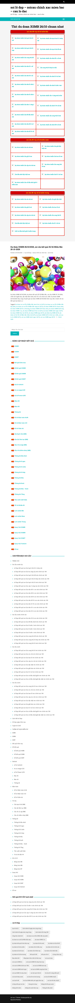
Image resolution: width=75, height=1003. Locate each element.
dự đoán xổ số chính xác (52, 947)
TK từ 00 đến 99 (19, 505)
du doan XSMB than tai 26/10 (19, 313)
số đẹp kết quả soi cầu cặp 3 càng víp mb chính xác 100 (31, 586)
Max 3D (17, 401)
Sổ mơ (16, 549)
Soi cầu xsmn (16, 683)
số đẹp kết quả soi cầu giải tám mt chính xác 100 (29, 668)
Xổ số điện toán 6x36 (21, 417)
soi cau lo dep (49, 958)
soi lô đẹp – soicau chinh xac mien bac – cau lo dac (37, 9)
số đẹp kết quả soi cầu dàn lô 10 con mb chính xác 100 (31, 604)
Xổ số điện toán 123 (20, 423)
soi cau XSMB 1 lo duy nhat (19, 973)
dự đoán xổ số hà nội (18, 950)
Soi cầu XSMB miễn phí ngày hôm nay (33, 980)
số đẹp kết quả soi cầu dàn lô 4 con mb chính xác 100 (30, 607)
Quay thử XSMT (19, 538)
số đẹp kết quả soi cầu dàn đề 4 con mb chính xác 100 (30, 589)
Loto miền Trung (20, 522)
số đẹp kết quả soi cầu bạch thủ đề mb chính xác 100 (30, 575)
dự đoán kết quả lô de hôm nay (20, 943)
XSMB (16, 346)
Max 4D (17, 406)
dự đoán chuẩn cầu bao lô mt (51, 207)
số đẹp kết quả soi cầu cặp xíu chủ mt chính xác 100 (30, 661)
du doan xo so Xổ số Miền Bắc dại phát (37, 936)
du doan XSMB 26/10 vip (56, 309)
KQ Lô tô (15, 858)
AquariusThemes (15, 1000)
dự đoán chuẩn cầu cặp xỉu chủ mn (25, 165)
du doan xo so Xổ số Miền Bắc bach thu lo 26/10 (30, 304)
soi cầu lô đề (15, 980)
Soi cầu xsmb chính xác (19, 614)
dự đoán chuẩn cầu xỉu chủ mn (24, 147)
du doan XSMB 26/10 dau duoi (39, 309)
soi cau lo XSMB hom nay (39, 965)
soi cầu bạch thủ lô (36, 973)
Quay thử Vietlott (20, 544)
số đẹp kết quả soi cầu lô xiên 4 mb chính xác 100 (29, 632)
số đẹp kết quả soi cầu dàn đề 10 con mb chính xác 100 (31, 600)
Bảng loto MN (18, 865)
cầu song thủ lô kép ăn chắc (48, 67)
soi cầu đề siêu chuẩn (53, 980)
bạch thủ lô (15, 928)
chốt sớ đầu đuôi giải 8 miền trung (25, 231)
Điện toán (15, 786)
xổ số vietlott (18, 384)
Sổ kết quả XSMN (20, 373)
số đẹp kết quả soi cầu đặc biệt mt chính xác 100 (29, 665)
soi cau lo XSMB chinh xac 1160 (20, 965)
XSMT (16, 357)
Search (15, 333)
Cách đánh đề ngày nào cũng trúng (21, 932)
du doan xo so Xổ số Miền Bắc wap (21, 939)
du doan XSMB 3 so (16, 311)
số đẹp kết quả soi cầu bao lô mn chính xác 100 (28, 693)
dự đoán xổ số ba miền (18, 947)
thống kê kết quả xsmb (47, 984)
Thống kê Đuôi (19, 483)
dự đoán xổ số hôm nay (34, 950)
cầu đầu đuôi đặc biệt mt (22, 223)
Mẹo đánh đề (15, 958)
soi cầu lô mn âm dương (33, 976)
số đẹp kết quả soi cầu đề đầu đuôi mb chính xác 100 (30, 622)
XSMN (16, 352)
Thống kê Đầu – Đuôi (21, 489)
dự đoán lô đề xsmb (38, 943)
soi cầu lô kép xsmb (17, 976)
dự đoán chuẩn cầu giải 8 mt (23, 207)
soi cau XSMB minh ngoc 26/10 (30, 317)
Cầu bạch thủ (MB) (20, 434)
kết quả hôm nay (20, 362)
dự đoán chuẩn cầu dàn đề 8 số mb (50, 125)
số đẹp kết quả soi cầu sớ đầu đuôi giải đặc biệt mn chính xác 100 (34, 715)
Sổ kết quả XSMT (20, 379)
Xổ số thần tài (19, 428)
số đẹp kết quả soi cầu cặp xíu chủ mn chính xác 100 (30, 697)
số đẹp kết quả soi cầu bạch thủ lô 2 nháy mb (28, 568)
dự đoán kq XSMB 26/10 (52, 313)
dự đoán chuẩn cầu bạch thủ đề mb (50, 49)
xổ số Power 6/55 (20, 395)
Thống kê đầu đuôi (20, 456)
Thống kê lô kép (19, 472)
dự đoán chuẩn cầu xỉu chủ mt (24, 199)
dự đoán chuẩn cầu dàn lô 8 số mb (50, 76)
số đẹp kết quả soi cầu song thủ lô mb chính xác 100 (30, 643)
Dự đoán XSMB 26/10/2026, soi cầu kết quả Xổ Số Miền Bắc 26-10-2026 (36, 248)
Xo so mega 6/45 (19, 390)
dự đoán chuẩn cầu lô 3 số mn (53, 174)
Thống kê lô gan (19, 461)
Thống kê (17, 412)
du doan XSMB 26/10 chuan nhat (53, 306)
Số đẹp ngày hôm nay (19, 722)
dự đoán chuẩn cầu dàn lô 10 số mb (50, 105)
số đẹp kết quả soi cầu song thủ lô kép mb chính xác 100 (31, 640)
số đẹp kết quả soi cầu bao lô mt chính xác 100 (28, 657)
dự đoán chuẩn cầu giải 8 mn (23, 156)
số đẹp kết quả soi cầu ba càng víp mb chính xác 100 (30, 571)
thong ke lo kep (33, 984)
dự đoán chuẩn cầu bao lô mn (53, 156)
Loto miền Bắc (19, 511)
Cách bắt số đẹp (17, 718)
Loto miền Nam (19, 516)
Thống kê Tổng (19, 494)
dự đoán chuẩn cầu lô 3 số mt (51, 223)
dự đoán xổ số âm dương (19, 954)
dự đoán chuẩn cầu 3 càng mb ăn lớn (51, 95)
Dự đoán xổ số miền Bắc (51, 950)
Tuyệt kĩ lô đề (16, 726)
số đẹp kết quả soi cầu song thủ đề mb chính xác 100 (30, 636)
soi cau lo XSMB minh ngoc (19, 969)
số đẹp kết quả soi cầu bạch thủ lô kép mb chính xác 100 (31, 579)
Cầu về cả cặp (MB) (20, 445)
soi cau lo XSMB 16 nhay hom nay (35, 962)
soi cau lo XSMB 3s (17, 962)
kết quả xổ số (44, 954)
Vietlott (14, 761)
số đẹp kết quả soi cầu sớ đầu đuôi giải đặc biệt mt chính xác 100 (34, 679)
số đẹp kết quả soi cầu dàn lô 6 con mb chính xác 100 (30, 611)
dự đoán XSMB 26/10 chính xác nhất (47, 315)
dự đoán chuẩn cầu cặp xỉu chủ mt (25, 215)
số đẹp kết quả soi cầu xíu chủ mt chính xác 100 (29, 654)
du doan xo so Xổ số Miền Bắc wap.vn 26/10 (29, 306)
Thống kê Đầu (19, 478)
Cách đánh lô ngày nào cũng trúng (32, 928)
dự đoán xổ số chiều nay (35, 947)
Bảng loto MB (18, 862)
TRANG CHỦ (15, 561)
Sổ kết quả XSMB (20, 368)
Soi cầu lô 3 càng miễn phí (52, 973)
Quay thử (15, 872)
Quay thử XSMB (19, 527)
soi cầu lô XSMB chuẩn (50, 976)
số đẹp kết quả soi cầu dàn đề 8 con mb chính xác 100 (30, 597)
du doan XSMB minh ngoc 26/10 (53, 311)
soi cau (12, 997)
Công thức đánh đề (17, 936)
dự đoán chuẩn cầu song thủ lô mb (50, 116)
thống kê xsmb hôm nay (31, 988)
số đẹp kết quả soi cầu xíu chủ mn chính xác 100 (29, 690)
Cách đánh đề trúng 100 (41, 932)
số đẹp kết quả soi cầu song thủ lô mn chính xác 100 (30, 686)
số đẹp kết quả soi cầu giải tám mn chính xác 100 (29, 704)
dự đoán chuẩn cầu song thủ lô (51, 215)
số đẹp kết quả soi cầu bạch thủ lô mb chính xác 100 (30, 582)
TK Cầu (14, 801)
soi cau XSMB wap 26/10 (48, 317)
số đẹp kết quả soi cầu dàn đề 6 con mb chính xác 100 (30, 593)
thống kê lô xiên (16, 988)
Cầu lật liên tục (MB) (21, 439)
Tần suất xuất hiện (20, 500)
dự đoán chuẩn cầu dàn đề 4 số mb (50, 58)
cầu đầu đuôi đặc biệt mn (22, 174)
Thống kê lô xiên (20, 467)
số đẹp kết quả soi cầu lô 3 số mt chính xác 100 (28, 672)
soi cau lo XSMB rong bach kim (39, 969)
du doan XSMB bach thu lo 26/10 (33, 311)
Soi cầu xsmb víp (17, 564)
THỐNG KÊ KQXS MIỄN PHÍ (20, 729)
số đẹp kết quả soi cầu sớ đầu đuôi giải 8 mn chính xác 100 (32, 711)
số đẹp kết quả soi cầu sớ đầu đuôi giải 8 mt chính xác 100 (32, 675)
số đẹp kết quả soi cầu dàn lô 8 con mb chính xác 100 (30, 618)
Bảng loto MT (18, 869)
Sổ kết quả (15, 747)
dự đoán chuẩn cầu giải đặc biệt (52, 199)
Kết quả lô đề (33, 954)
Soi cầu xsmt (16, 647)
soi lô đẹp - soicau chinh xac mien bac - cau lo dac (39, 252)
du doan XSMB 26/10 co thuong (20, 309)
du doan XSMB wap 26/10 (36, 313)
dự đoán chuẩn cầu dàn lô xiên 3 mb (51, 85)
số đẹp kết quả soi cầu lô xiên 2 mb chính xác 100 (29, 625)
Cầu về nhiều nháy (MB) (22, 450)
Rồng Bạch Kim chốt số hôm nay (32, 958)
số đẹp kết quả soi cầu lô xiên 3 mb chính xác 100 (29, 629)
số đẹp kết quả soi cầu (18, 984)
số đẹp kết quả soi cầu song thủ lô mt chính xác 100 (30, 650)
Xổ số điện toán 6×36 (20, 790)
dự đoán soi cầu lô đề (54, 943)
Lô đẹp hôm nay (57, 954)
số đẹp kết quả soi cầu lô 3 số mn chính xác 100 (29, 708)
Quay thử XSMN (19, 532)
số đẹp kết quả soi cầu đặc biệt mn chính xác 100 (29, 700)
